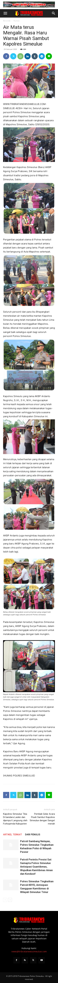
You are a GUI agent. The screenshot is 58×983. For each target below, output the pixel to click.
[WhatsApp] (20, 56)
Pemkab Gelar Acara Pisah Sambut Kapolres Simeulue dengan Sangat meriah (42, 819)
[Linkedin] (27, 56)
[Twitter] (13, 56)
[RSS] (25, 960)
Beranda (7, 20)
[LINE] (49, 56)
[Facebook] (6, 56)
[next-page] (10, 900)
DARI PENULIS (32, 834)
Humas (16, 20)
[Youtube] (42, 960)
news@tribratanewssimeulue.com (29, 951)
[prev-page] (5, 900)
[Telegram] (42, 56)
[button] (5, 13)
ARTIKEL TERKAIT (12, 834)
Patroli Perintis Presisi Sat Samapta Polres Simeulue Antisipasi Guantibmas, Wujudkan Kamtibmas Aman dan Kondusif (36, 866)
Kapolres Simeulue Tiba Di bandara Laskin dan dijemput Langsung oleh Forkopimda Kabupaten (15, 819)
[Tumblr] (35, 56)
